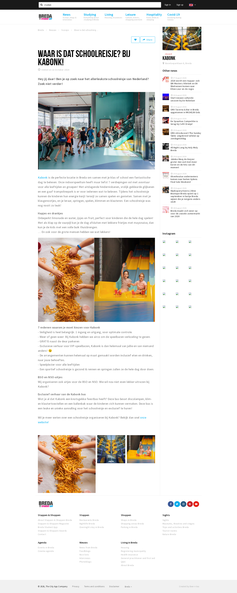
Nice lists (84, 554)
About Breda (127, 565)
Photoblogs (85, 561)
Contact (42, 534)
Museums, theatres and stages (179, 523)
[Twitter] (177, 504)
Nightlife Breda (87, 523)
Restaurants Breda (89, 520)
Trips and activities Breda (176, 527)
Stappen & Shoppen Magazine (53, 523)
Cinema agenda (46, 551)
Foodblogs (85, 551)
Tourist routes (170, 530)
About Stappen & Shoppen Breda (55, 520)
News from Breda (88, 547)
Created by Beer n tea (189, 586)
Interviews (84, 558)
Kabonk (43, 177)
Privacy (75, 586)
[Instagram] (183, 504)
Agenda (42, 542)
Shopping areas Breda (132, 523)
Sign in (168, 4)
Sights (166, 515)
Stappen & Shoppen (49, 515)
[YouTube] (196, 504)
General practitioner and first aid (138, 558)
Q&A (123, 561)
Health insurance (129, 554)
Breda (128, 586)
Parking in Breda (129, 527)
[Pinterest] (190, 504)
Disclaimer (114, 586)
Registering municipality (133, 551)
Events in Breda (46, 547)
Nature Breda (169, 534)
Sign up (180, 4)
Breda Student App (48, 527)
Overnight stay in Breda (91, 527)
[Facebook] (171, 504)
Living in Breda (129, 542)
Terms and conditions (94, 586)
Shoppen (126, 515)
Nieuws (83, 542)
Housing (125, 547)
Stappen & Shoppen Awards (52, 530)
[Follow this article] (135, 39)
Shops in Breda (129, 520)
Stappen (84, 515)
